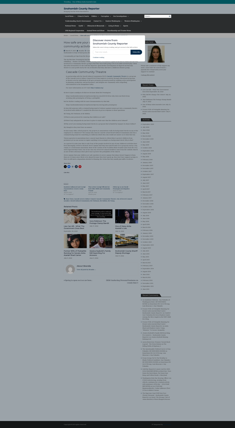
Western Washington (132, 21)
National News (70, 26)
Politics (94, 16)
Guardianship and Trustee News (119, 30)
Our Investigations (120, 16)
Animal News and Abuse (95, 30)
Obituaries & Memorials (95, 26)
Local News (69, 16)
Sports (125, 26)
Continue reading (98, 57)
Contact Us (97, 21)
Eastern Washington (113, 21)
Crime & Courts (83, 16)
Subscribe (136, 52)
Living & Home (113, 26)
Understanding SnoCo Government (78, 21)
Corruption (105, 16)
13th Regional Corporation (74, 30)
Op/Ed (80, 26)
